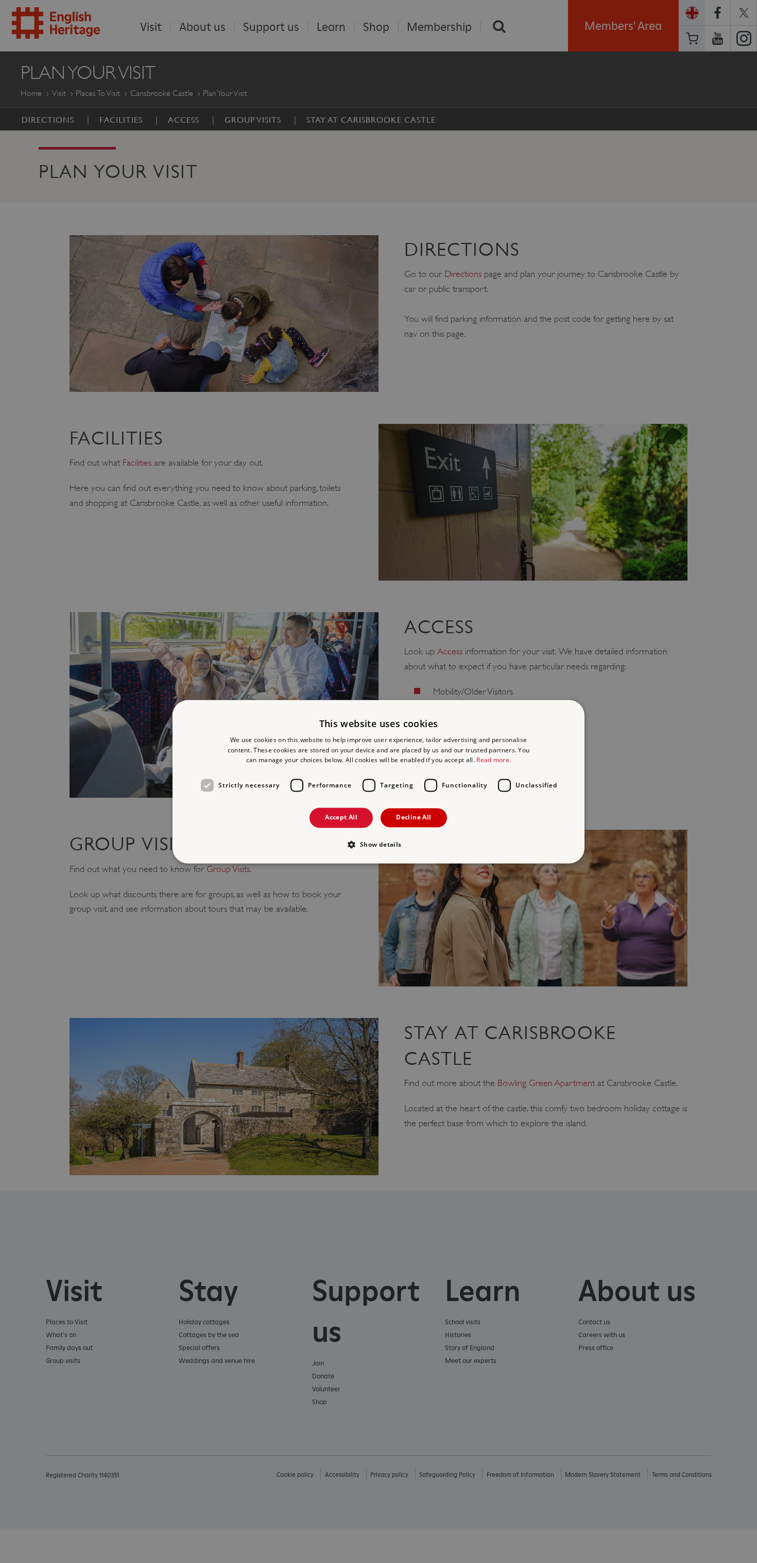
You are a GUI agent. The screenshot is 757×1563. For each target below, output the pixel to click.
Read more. (493, 760)
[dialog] (378, 781)
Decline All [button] (413, 817)
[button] (378, 844)
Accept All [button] (341, 817)
